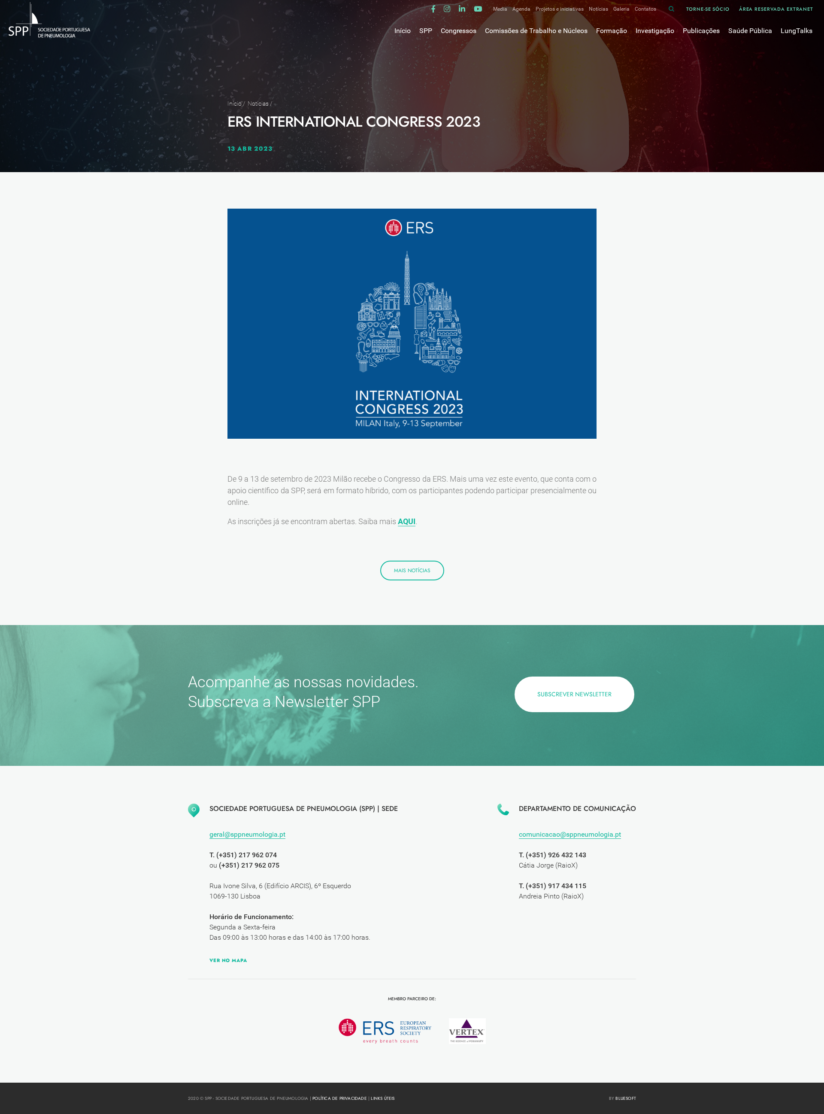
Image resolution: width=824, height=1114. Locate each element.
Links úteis (382, 1098)
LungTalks (796, 31)
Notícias (598, 9)
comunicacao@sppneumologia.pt (570, 834)
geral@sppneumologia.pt (247, 834)
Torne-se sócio (707, 9)
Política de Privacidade (339, 1098)
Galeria (621, 9)
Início (234, 103)
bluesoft (625, 1098)
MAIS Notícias (412, 570)
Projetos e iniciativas (560, 9)
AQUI (406, 521)
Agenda (521, 9)
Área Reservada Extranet (776, 9)
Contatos (645, 9)
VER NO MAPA (228, 960)
